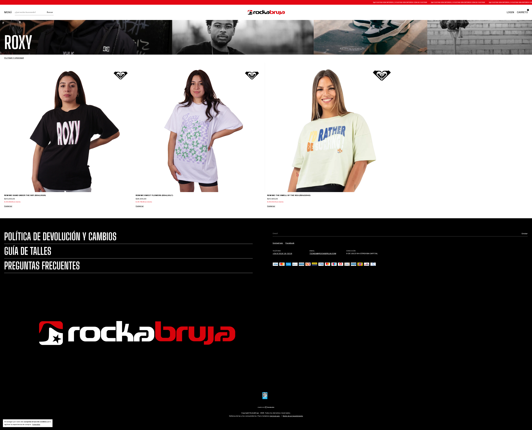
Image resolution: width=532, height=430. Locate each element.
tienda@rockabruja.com (323, 253)
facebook (289, 243)
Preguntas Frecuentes (42, 265)
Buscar (50, 12)
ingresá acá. (275, 416)
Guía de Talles (27, 251)
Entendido (36, 424)
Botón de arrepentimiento (293, 416)
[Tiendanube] (266, 407)
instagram (278, 243)
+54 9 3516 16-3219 (282, 253)
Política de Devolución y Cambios (60, 236)
